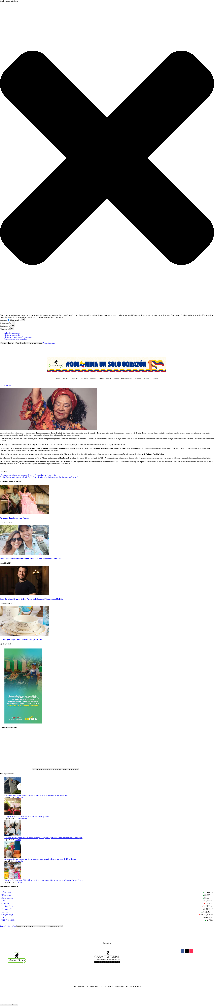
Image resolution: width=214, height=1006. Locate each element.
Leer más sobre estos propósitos (15, 339)
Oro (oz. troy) (7, 914)
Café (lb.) (5, 912)
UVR (3, 917)
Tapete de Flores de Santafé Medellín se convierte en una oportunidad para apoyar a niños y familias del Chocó (43, 880)
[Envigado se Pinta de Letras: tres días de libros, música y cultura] (12, 814)
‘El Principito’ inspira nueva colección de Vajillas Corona (21, 639)
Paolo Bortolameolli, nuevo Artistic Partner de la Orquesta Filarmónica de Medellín (31, 599)
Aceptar (3, 343)
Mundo (116, 379)
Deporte (108, 379)
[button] (107, 158)
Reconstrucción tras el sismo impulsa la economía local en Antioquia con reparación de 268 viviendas (40, 859)
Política (101, 379)
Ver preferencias (21, 343)
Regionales (74, 379)
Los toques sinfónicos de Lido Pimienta (14, 518)
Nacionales (84, 379)
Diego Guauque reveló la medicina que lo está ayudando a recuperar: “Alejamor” (31, 558)
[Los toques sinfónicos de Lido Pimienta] (24, 514)
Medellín (65, 379)
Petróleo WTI (6, 909)
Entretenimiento (126, 379)
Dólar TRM (6, 892)
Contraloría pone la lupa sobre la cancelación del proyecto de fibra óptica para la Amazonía (36, 795)
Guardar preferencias (35, 343)
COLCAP (5, 903)
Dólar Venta (6, 895)
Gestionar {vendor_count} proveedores (18, 337)
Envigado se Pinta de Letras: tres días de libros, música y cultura (26, 816)
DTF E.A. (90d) (7, 920)
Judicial (146, 379)
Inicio (58, 379)
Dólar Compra (7, 898)
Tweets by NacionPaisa (31, 926)
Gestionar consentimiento (9, 1005)
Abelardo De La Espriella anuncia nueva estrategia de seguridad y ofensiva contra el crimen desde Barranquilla (43, 838)
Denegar (10, 343)
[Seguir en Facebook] (182, 951)
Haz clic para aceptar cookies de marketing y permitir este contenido (55, 769)
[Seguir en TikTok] (191, 951)
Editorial (93, 379)
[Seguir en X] (187, 951)
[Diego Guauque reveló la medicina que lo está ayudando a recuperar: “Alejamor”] (24, 554)
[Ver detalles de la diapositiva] (23, 723)
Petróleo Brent (7, 906)
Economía (138, 379)
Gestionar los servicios (12, 335)
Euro (3, 901)
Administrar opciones (12, 333)
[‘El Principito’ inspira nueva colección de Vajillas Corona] (24, 635)
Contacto (155, 379)
